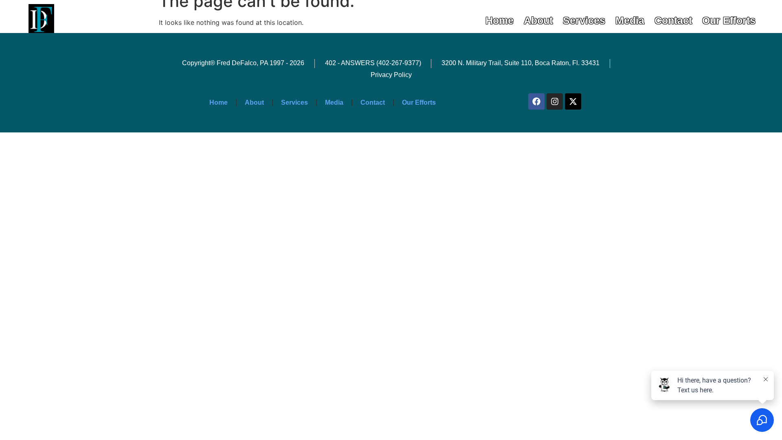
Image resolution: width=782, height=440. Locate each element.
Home (499, 20)
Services (584, 20)
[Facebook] (536, 101)
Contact (673, 20)
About (538, 20)
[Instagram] (555, 101)
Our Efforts (729, 20)
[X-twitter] (573, 101)
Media (629, 20)
